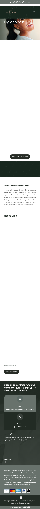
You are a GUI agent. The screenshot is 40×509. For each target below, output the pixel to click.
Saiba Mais (20, 65)
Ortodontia (20, 62)
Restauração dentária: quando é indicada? (18, 292)
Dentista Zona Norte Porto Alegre (23, 473)
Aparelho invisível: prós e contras (18, 243)
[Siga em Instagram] (5, 462)
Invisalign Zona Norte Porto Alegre (15, 475)
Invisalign (20, 90)
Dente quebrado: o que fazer (16, 340)
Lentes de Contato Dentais (20, 117)
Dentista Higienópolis (18, 470)
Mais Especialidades (20, 156)
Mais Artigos (11, 371)
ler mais (8, 260)
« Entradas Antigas (10, 365)
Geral (7, 245)
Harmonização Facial (20, 145)
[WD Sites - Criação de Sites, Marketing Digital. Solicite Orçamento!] (26, 507)
